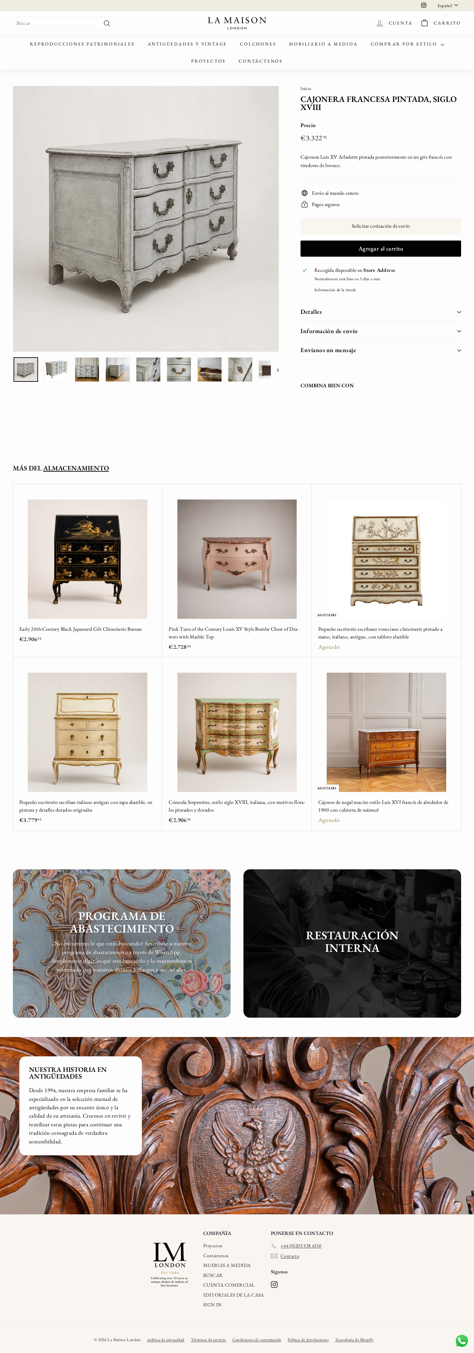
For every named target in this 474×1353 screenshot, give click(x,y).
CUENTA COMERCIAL (229, 1285)
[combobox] (64, 23)
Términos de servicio (208, 1339)
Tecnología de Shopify (354, 1339)
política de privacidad (165, 1339)
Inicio (306, 88)
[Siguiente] (275, 369)
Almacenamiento (76, 468)
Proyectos (208, 61)
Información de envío (329, 331)
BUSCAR (213, 1275)
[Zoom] (146, 218)
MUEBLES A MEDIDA (227, 1265)
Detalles (311, 312)
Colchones (258, 44)
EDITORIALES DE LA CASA (233, 1295)
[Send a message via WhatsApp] (462, 1341)
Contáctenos (261, 61)
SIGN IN (212, 1304)
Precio (308, 125)
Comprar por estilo (405, 44)
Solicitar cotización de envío (381, 225)
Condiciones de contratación (256, 1339)
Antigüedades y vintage (187, 44)
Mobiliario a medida (323, 44)
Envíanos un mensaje (328, 350)
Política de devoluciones (308, 1339)
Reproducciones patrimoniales (82, 44)
